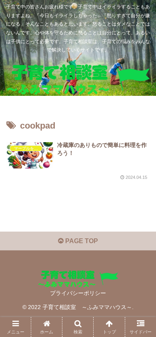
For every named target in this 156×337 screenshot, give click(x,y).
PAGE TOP (81, 241)
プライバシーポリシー (78, 293)
